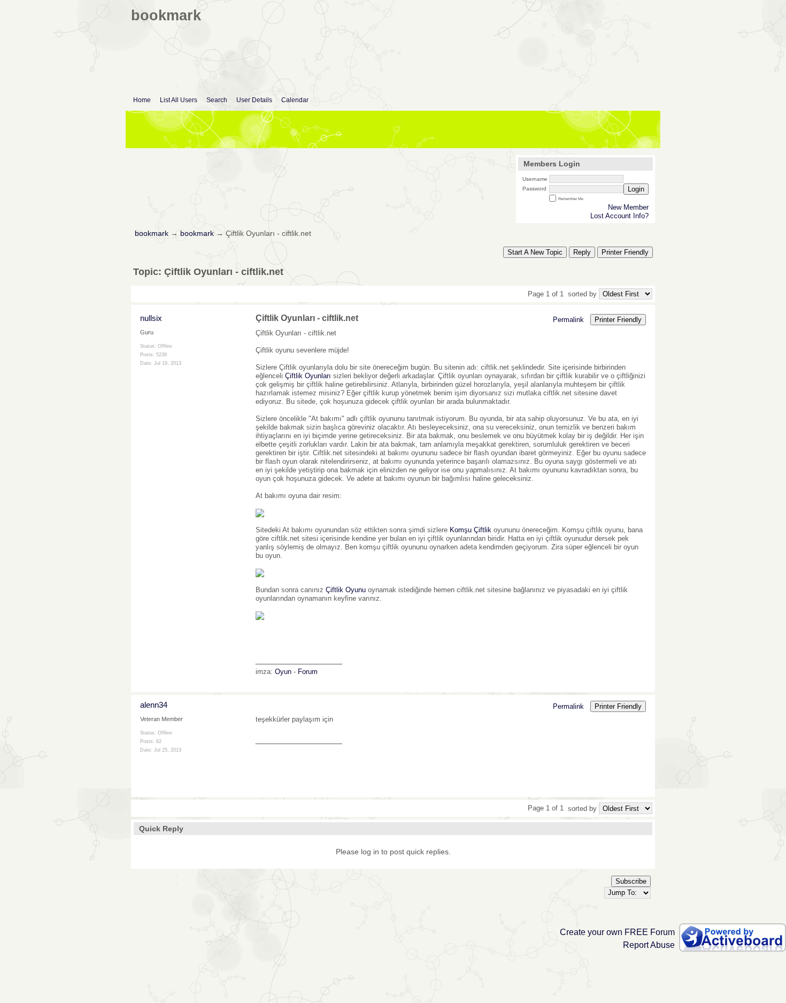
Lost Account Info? (619, 216)
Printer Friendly (625, 252)
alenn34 (153, 704)
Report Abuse (649, 945)
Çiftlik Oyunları (308, 376)
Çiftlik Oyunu (346, 590)
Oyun (283, 672)
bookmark (151, 233)
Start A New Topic (534, 252)
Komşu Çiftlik (470, 530)
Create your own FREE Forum (617, 932)
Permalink (568, 320)
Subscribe (630, 881)
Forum (308, 672)
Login (636, 189)
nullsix (151, 318)
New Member (628, 207)
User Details (254, 100)
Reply (582, 252)
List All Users (178, 100)
